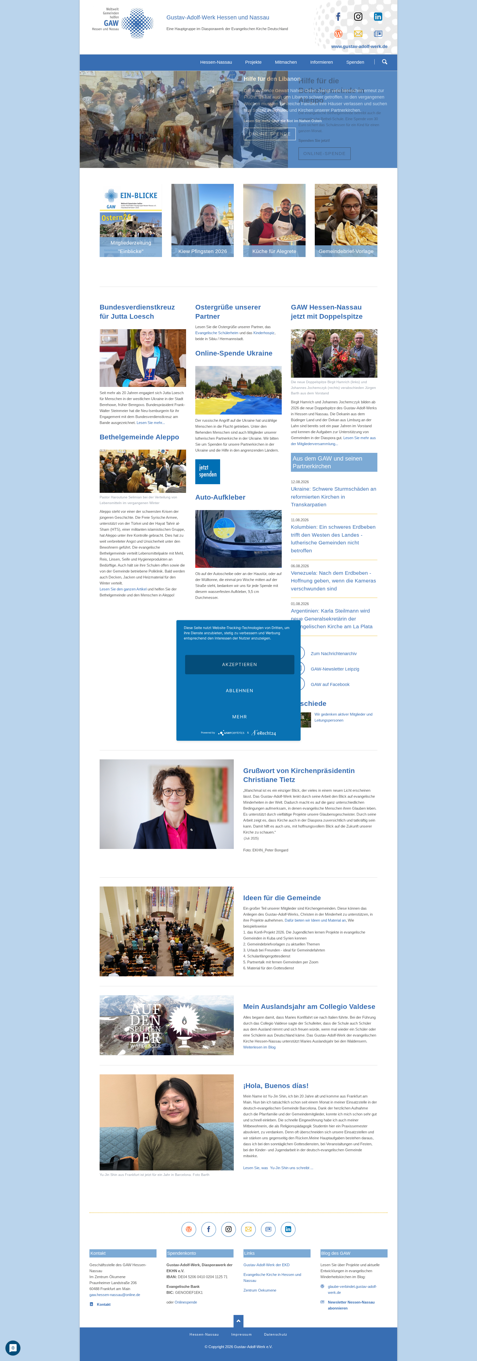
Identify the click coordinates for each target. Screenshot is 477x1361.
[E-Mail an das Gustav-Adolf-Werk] (358, 33)
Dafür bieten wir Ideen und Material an (315, 920)
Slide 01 (244, 162)
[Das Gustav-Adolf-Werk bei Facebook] (338, 16)
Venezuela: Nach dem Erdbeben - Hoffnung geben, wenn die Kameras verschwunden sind (333, 580)
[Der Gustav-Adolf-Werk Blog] (338, 33)
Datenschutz (275, 1334)
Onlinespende (185, 1302)
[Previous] (91, 123)
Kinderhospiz (264, 333)
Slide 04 (236, 162)
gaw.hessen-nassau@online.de (114, 1295)
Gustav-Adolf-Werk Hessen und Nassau (217, 17)
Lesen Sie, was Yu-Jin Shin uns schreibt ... (278, 1168)
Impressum (241, 1334)
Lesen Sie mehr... (151, 422)
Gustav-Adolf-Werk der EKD (266, 1265)
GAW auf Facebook (330, 684)
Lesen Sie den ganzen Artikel (123, 589)
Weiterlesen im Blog (259, 1047)
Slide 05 (248, 162)
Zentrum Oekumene (259, 1290)
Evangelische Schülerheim (216, 333)
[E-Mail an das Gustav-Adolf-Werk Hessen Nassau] (248, 1229)
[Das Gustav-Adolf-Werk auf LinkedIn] (378, 16)
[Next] (385, 123)
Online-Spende (324, 153)
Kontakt (98, 1253)
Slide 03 (233, 162)
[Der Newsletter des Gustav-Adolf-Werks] (378, 33)
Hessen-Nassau (204, 1334)
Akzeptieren (239, 664)
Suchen (384, 61)
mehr (239, 716)
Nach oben (238, 1321)
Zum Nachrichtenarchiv (334, 653)
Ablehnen (239, 690)
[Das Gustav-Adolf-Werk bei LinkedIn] (288, 1229)
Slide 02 (229, 162)
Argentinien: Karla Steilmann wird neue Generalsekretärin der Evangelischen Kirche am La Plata (332, 618)
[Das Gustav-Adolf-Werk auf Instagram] (358, 16)
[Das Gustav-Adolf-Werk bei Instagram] (228, 1229)
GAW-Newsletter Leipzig (335, 669)
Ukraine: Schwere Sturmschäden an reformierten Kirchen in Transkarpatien (333, 496)
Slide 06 (240, 162)
